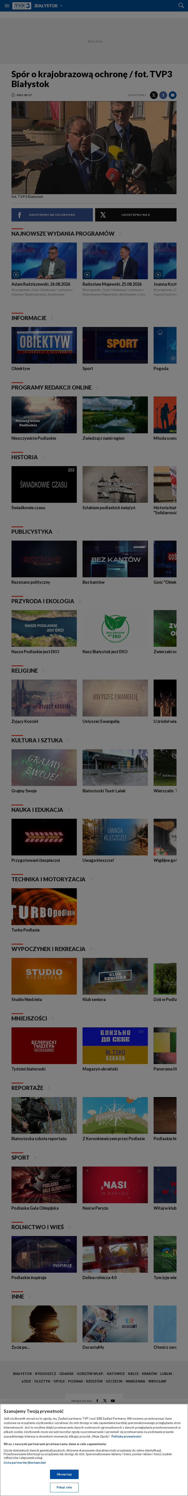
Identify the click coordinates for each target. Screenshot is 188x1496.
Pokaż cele (64, 1487)
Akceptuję (64, 1474)
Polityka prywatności (126, 1436)
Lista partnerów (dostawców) (25, 1462)
